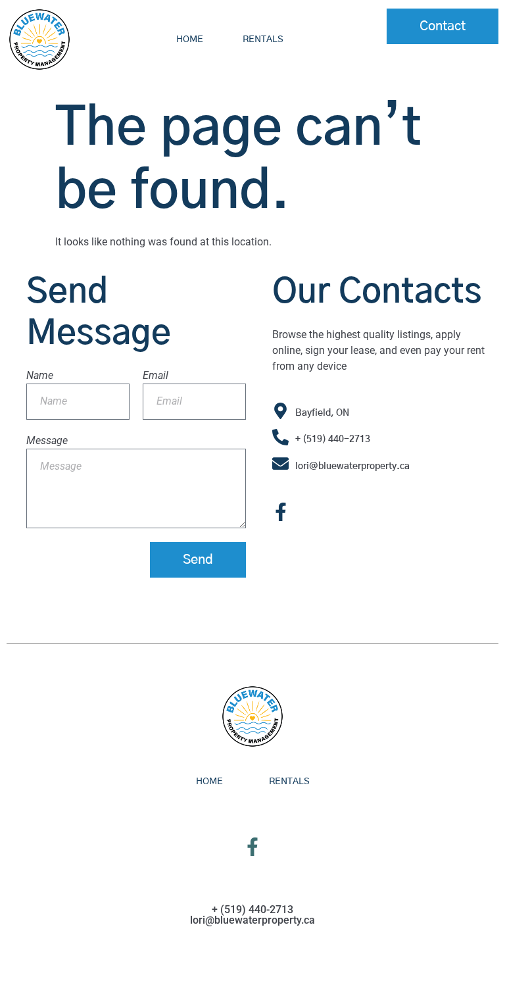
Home (189, 39)
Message (47, 440)
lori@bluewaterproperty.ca (352, 466)
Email (155, 375)
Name (39, 375)
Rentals (263, 39)
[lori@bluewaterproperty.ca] (280, 463)
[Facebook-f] (280, 511)
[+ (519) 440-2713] (280, 437)
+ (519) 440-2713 (332, 439)
